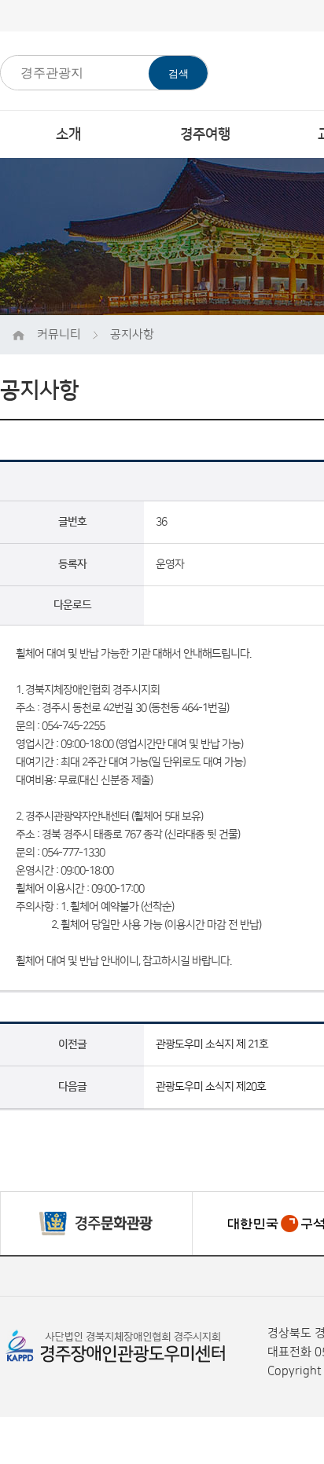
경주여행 (205, 134)
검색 (178, 73)
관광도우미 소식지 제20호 (211, 1087)
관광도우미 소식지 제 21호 (212, 1044)
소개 (68, 134)
